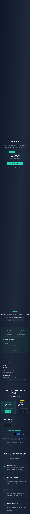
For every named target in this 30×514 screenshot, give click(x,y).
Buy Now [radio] (12, 152)
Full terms (19, 439)
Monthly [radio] (18, 152)
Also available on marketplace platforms (14, 442)
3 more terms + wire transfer (14, 430)
